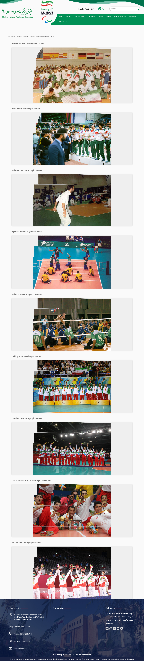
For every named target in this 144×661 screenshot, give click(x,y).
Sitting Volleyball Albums (33, 37)
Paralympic (11, 37)
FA (102, 9)
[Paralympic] (17, 12)
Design (122, 660)
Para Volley (20, 37)
